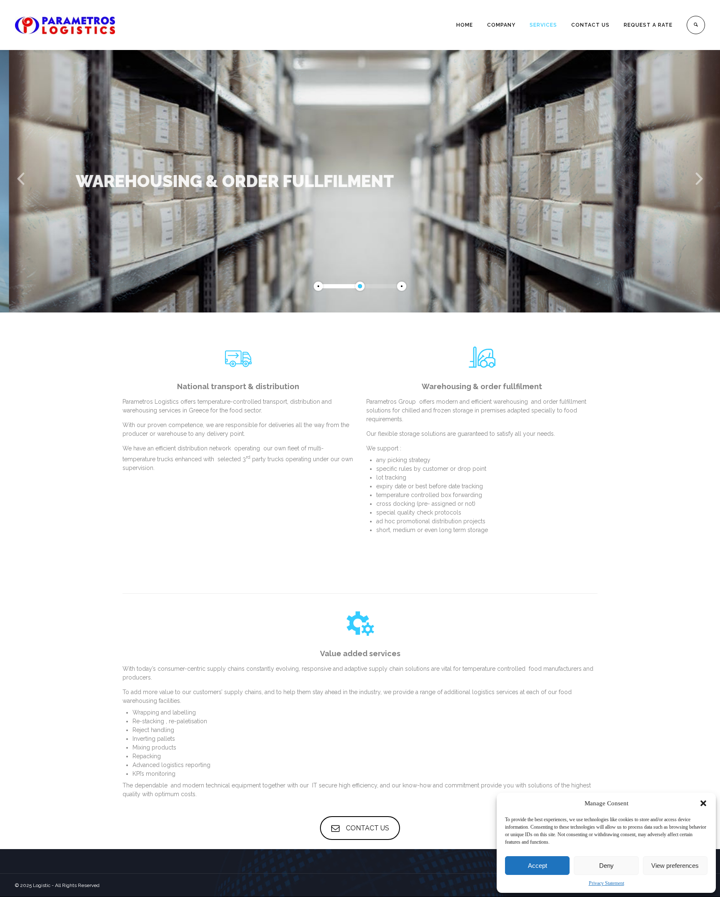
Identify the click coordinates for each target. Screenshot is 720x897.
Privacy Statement (606, 883)
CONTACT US (590, 25)
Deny (606, 865)
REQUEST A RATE (648, 25)
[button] (703, 803)
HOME (464, 25)
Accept (537, 865)
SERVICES (543, 25)
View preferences (675, 865)
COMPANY (501, 25)
